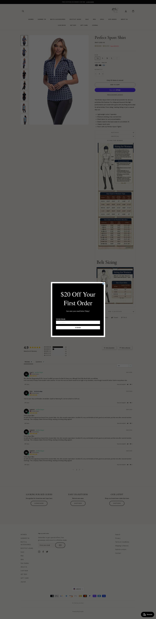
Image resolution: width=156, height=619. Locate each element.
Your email (61, 319)
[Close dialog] (103, 284)
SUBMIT (78, 328)
